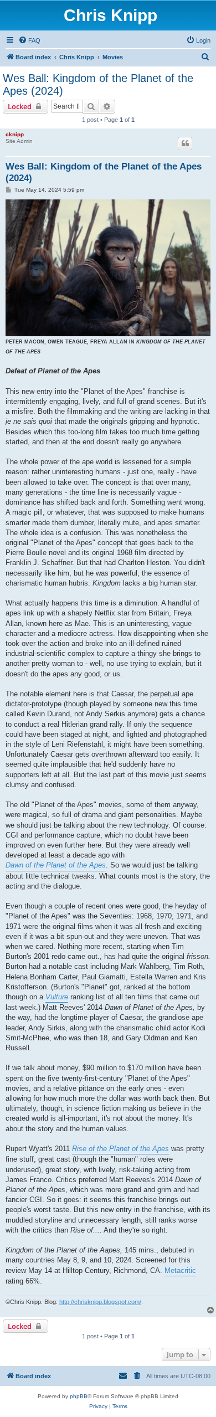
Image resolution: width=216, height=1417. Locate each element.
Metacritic (180, 1270)
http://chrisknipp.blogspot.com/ (100, 1301)
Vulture (56, 997)
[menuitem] (29, 40)
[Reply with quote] (185, 143)
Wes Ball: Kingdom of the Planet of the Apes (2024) (98, 84)
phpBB (79, 1396)
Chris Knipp (110, 15)
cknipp (15, 134)
